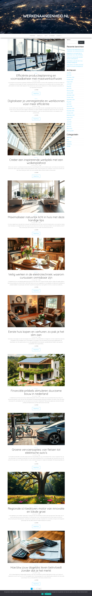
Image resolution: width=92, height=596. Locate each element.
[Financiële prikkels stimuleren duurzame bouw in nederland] (36, 370)
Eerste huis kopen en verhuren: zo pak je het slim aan (36, 333)
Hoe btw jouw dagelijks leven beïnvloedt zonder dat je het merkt (36, 569)
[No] (90, 593)
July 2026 (69, 72)
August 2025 (70, 81)
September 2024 (70, 99)
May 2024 (69, 101)
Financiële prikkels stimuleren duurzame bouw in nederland (36, 392)
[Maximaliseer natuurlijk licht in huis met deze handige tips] (36, 196)
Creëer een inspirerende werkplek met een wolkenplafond (36, 161)
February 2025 (70, 90)
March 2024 (69, 106)
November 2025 (70, 77)
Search (68, 39)
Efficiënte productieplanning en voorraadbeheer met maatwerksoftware (36, 77)
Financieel (32, 35)
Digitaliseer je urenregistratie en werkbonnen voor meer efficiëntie (36, 102)
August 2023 (70, 117)
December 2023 (70, 108)
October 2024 (70, 97)
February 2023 (70, 130)
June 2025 (69, 84)
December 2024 (70, 95)
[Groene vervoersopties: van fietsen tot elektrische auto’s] (36, 429)
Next (40, 588)
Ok (42, 594)
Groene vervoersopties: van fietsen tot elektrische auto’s (36, 451)
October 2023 (70, 113)
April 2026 (69, 75)
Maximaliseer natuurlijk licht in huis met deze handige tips (36, 218)
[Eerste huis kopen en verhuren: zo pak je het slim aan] (36, 311)
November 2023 (70, 110)
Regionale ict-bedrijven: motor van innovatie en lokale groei (36, 510)
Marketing (69, 144)
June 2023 (69, 121)
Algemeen (51, 35)
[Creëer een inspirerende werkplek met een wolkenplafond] (36, 139)
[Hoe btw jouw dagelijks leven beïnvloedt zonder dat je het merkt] (36, 546)
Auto (46, 35)
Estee (36, 89)
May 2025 (69, 86)
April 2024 (69, 104)
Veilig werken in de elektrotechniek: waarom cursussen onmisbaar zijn (36, 276)
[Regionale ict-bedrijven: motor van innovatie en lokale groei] (36, 487)
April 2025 (69, 88)
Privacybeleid (48, 594)
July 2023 (69, 119)
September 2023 (70, 115)
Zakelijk (39, 35)
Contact (59, 35)
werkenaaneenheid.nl (46, 15)
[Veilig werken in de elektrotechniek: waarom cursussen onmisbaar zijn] (36, 253)
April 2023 (69, 126)
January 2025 (70, 93)
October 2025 (70, 79)
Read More (36, 93)
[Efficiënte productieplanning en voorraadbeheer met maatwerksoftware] (36, 54)
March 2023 (69, 128)
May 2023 (69, 124)
